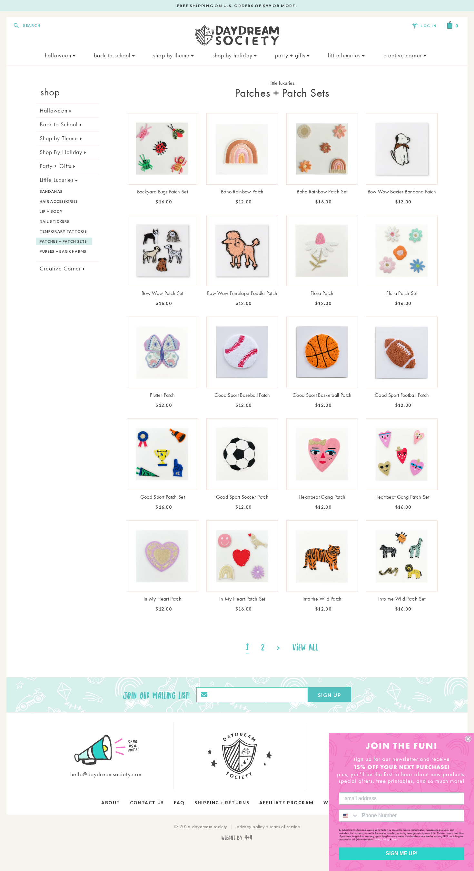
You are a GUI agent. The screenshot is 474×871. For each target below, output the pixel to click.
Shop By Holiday (233, 55)
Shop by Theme (172, 55)
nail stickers (54, 221)
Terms (394, 839)
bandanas (51, 191)
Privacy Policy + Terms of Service (268, 826)
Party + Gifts (291, 55)
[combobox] (349, 815)
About (110, 802)
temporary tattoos (63, 231)
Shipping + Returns (221, 802)
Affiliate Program (286, 802)
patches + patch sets (63, 241)
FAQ (179, 802)
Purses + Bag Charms (63, 251)
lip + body (51, 211)
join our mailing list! (156, 695)
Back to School (113, 55)
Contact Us (147, 802)
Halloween (59, 55)
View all (305, 646)
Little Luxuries (345, 55)
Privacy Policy (382, 839)
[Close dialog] (468, 739)
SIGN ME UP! (402, 853)
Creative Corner (403, 55)
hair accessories (59, 201)
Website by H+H (237, 837)
